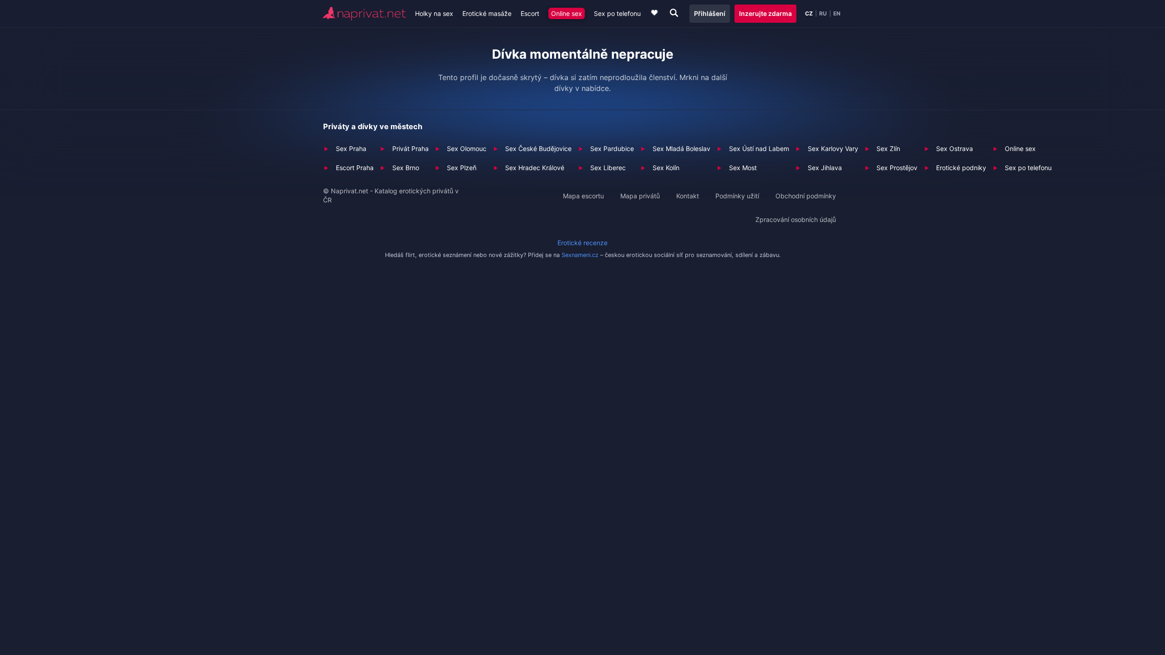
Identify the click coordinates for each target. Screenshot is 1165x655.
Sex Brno (405, 167)
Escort (530, 13)
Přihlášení (709, 13)
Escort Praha (355, 167)
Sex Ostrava (954, 148)
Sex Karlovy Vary (833, 148)
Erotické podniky (961, 167)
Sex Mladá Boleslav (681, 148)
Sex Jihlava (825, 167)
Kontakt (687, 196)
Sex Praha (351, 148)
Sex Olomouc (466, 148)
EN (837, 13)
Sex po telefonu (617, 13)
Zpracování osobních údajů (795, 219)
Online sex (566, 13)
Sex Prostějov (896, 167)
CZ (809, 13)
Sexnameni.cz (580, 255)
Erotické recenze (582, 243)
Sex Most (743, 167)
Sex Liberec (608, 167)
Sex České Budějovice (538, 148)
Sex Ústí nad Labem (759, 148)
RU (823, 13)
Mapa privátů (640, 196)
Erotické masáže (487, 13)
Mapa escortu (583, 196)
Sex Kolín (666, 167)
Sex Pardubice (612, 148)
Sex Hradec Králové (534, 167)
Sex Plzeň (461, 167)
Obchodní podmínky (805, 196)
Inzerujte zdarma (765, 13)
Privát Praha (410, 148)
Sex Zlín (888, 148)
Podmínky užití (737, 196)
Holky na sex (434, 13)
